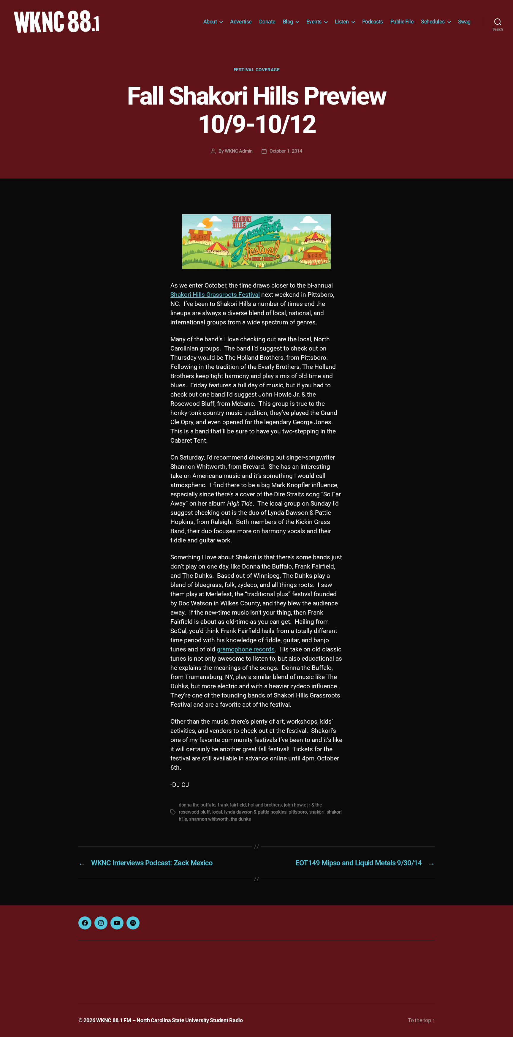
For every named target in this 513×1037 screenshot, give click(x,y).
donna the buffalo (197, 805)
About (210, 21)
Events (314, 21)
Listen (342, 21)
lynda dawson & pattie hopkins (255, 812)
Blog (288, 21)
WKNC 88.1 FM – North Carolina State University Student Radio (169, 1020)
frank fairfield (232, 805)
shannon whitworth (208, 819)
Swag (464, 21)
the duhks (241, 819)
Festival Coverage (256, 69)
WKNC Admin (238, 151)
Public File (402, 21)
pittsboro (298, 812)
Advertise (241, 21)
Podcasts (372, 21)
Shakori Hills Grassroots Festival (215, 294)
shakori (316, 812)
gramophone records (246, 649)
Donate (267, 21)
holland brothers (265, 805)
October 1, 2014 (286, 151)
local (217, 812)
